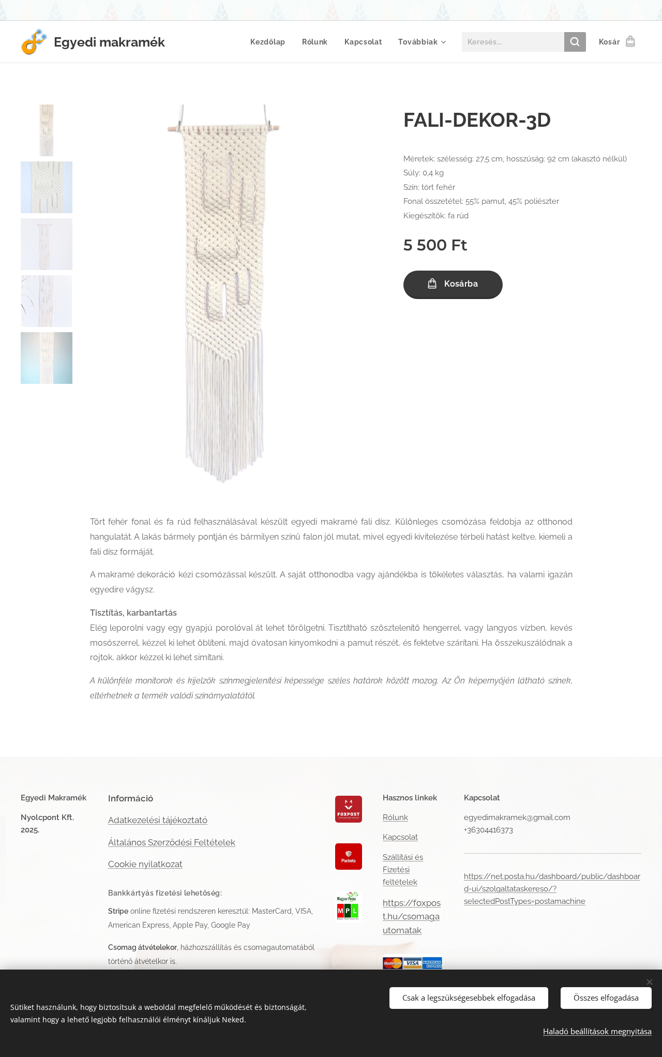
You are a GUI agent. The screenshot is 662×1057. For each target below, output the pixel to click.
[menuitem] (271, 42)
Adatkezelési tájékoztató (157, 820)
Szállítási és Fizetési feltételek (403, 870)
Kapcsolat (400, 837)
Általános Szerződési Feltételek (171, 842)
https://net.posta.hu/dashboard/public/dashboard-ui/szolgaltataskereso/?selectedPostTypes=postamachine (552, 889)
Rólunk (395, 817)
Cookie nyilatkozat (145, 864)
